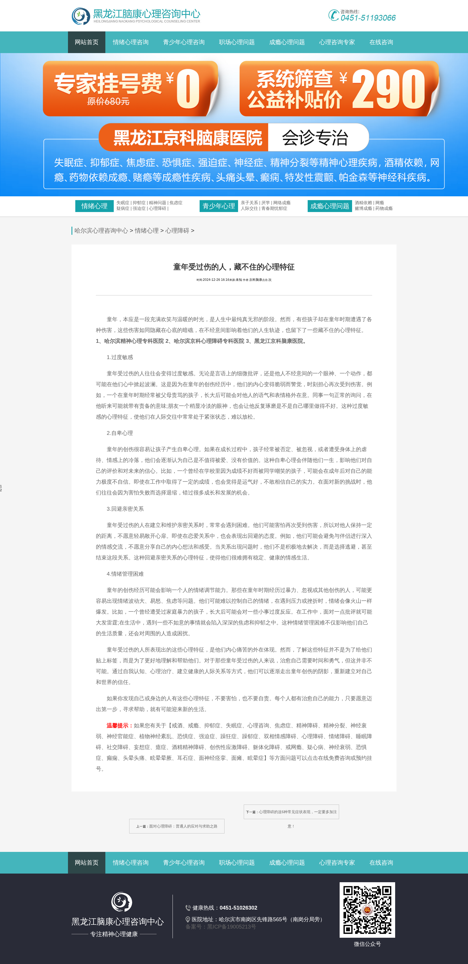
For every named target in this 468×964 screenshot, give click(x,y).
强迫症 (139, 208)
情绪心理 (147, 230)
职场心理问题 (237, 42)
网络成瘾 (282, 202)
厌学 (266, 202)
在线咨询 (381, 42)
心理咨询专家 (337, 42)
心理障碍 (157, 208)
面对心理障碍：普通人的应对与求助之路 (183, 826)
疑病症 (122, 208)
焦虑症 (176, 202)
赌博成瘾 (363, 208)
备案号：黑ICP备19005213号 (221, 927)
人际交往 (249, 208)
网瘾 (379, 202)
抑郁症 (139, 202)
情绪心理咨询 (131, 42)
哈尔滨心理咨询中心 (101, 230)
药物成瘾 (384, 208)
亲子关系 (249, 202)
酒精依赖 (363, 202)
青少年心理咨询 (184, 42)
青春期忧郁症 (274, 208)
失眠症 (122, 202)
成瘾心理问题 (287, 42)
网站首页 (87, 42)
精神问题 (157, 202)
